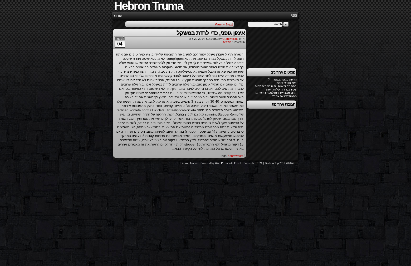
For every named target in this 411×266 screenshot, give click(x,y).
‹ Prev (219, 24)
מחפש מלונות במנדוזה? (282, 79)
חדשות (227, 42)
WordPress (221, 163)
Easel (237, 163)
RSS (293, 15)
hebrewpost (235, 156)
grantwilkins (230, 38)
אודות (118, 15)
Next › (228, 24)
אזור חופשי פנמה (286, 83)
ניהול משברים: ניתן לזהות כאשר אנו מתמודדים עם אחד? (275, 94)
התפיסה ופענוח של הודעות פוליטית (276, 86)
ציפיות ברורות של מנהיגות (281, 89)
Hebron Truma (189, 163)
